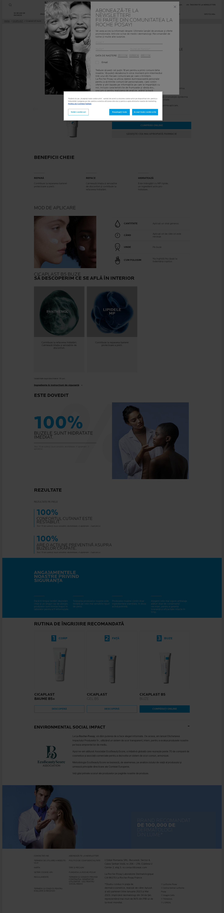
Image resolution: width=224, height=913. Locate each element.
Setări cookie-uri (78, 112)
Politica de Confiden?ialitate (79, 104)
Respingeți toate (119, 112)
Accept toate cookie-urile (145, 112)
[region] (113, 106)
